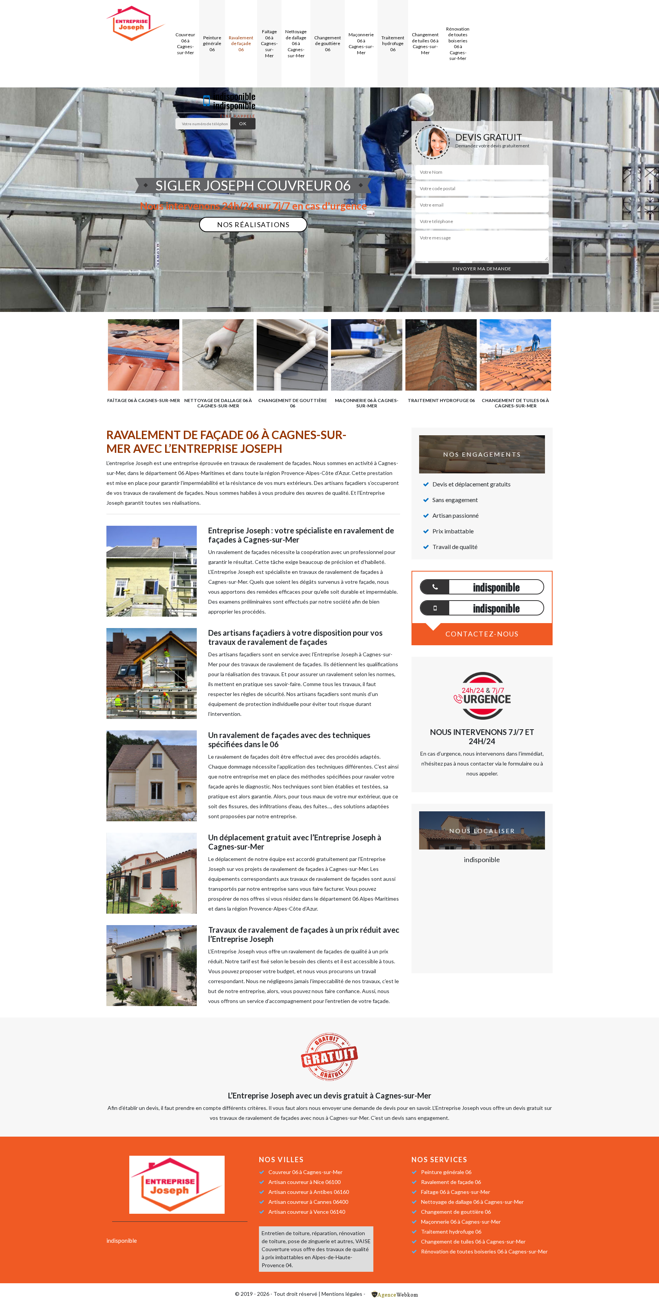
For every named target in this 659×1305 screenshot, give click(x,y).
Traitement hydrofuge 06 (392, 43)
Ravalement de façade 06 (241, 43)
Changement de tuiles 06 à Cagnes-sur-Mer (425, 43)
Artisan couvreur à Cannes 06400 (308, 1201)
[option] (143, 360)
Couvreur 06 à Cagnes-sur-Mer (185, 43)
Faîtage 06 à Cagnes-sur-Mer (269, 43)
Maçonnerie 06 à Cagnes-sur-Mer (361, 43)
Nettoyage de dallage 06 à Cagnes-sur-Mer (296, 43)
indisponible (234, 95)
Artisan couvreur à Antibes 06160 (308, 1192)
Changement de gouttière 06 (327, 43)
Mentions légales (341, 1293)
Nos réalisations (253, 224)
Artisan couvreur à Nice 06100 (304, 1182)
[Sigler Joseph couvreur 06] (136, 22)
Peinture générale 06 (212, 43)
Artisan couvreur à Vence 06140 (306, 1211)
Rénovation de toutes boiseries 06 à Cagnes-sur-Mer (457, 43)
